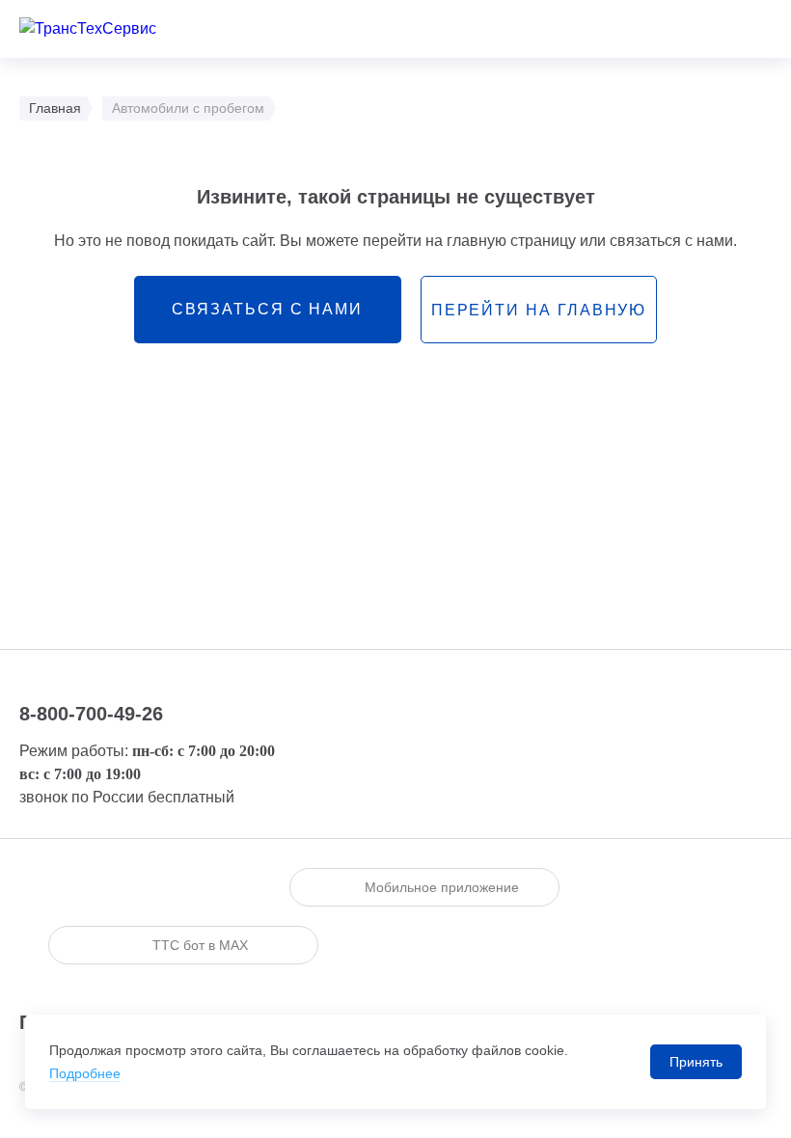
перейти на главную (539, 310)
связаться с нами (267, 309)
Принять (696, 1062)
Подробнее (85, 1073)
